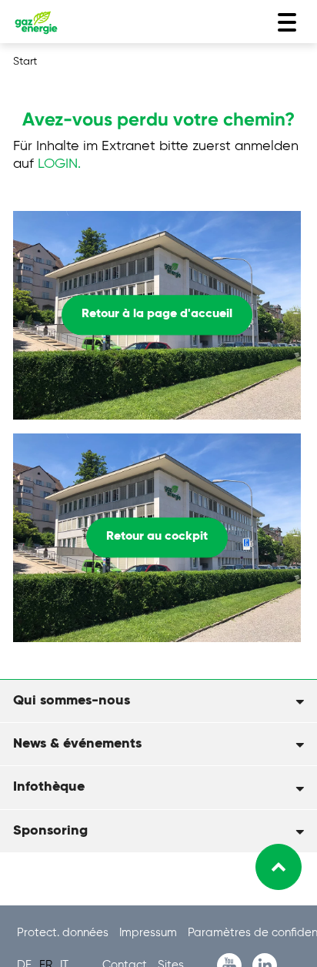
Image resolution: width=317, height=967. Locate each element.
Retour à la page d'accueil (157, 315)
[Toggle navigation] (287, 22)
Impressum (149, 933)
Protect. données (64, 933)
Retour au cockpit (157, 537)
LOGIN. (59, 164)
